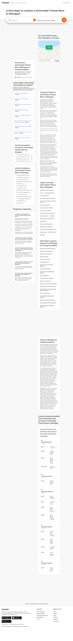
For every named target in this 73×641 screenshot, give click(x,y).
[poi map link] (49, 51)
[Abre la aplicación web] (6, 621)
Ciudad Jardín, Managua (45, 268)
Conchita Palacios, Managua (46, 278)
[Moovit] (5, 3)
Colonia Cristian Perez (45, 205)
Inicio (9, 19)
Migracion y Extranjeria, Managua (47, 300)
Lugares (55, 613)
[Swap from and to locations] (34, 20)
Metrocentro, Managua (45, 281)
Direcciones (56, 621)
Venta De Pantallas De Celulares (47, 213)
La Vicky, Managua (44, 262)
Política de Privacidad (17, 626)
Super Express (43, 221)
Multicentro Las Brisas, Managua (47, 248)
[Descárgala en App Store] (17, 617)
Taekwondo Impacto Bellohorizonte (48, 229)
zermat (41, 192)
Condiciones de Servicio (7, 626)
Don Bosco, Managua (45, 259)
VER (32, 154)
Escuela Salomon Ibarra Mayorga (47, 198)
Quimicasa (42, 234)
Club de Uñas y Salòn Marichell (47, 218)
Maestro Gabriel (52, 232)
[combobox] (20, 20)
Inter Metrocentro (44, 215)
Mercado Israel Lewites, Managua (48, 286)
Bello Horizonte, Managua (46, 253)
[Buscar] (64, 20)
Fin (37, 19)
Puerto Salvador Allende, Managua (48, 302)
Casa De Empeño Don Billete (46, 207)
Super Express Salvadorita (46, 226)
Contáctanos (25, 626)
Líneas (54, 611)
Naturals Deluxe (43, 232)
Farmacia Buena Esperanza (46, 224)
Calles (54, 615)
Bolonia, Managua (44, 256)
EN (38, 619)
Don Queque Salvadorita (45, 210)
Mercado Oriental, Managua (46, 251)
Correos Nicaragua (44, 195)
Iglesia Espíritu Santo (49, 192)
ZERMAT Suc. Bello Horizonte (47, 190)
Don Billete (52, 215)
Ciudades (55, 619)
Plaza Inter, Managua (45, 293)
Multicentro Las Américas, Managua (48, 283)
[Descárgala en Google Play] (6, 617)
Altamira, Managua (44, 275)
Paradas (55, 617)
